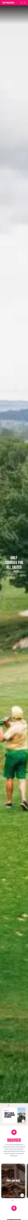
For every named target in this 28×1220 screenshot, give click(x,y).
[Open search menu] (25, 3)
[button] (14, 1115)
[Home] (8, 3)
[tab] (8, 1105)
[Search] (21, 3)
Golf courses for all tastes (14, 562)
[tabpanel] (14, 1115)
